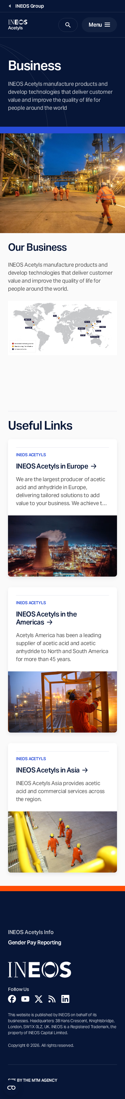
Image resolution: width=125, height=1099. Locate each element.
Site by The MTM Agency (32, 1080)
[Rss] (52, 999)
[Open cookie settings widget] (11, 1088)
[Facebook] (12, 999)
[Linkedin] (65, 999)
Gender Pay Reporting (34, 942)
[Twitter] (39, 999)
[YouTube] (25, 999)
